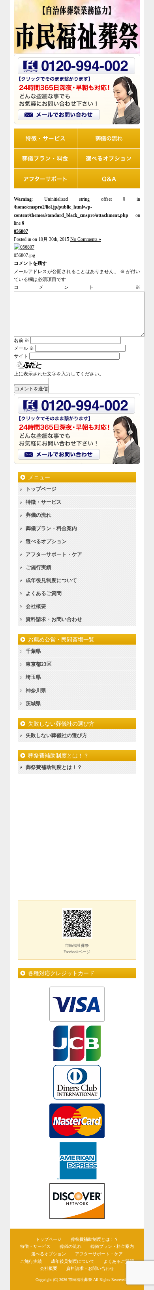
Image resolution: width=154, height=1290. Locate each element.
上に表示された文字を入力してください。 (59, 374)
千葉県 (33, 651)
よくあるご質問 (44, 593)
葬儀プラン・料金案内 (51, 528)
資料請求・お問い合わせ (54, 619)
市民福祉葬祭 (80, 1279)
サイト (21, 356)
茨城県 (33, 703)
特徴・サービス (44, 502)
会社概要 (36, 606)
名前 (21, 340)
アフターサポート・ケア (54, 554)
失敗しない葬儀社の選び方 (56, 735)
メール (24, 348)
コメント (77, 287)
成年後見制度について (51, 580)
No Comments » (85, 239)
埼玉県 (33, 677)
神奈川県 (36, 690)
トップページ (41, 489)
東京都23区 (39, 664)
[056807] (24, 247)
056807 (21, 231)
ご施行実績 (38, 567)
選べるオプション (46, 541)
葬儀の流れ (38, 515)
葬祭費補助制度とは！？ (54, 767)
